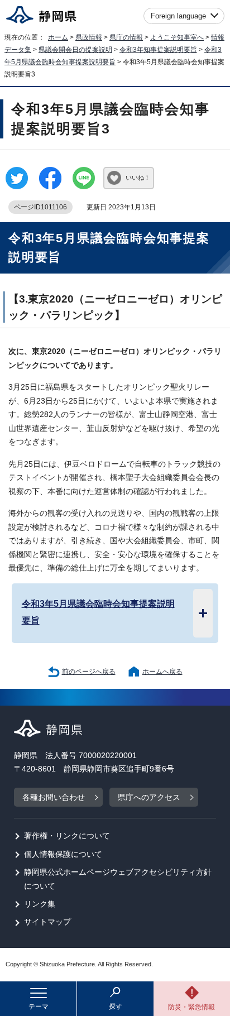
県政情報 (88, 37)
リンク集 (39, 904)
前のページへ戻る (89, 671)
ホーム (58, 37)
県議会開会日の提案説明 (75, 50)
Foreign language (178, 16)
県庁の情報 (126, 37)
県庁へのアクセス (149, 797)
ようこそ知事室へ (177, 37)
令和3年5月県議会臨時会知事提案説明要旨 (98, 611)
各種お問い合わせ (53, 797)
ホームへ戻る (162, 671)
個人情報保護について (63, 854)
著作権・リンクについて (67, 836)
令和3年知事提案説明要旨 (158, 50)
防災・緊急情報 (191, 1007)
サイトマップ (47, 922)
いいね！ (138, 177)
